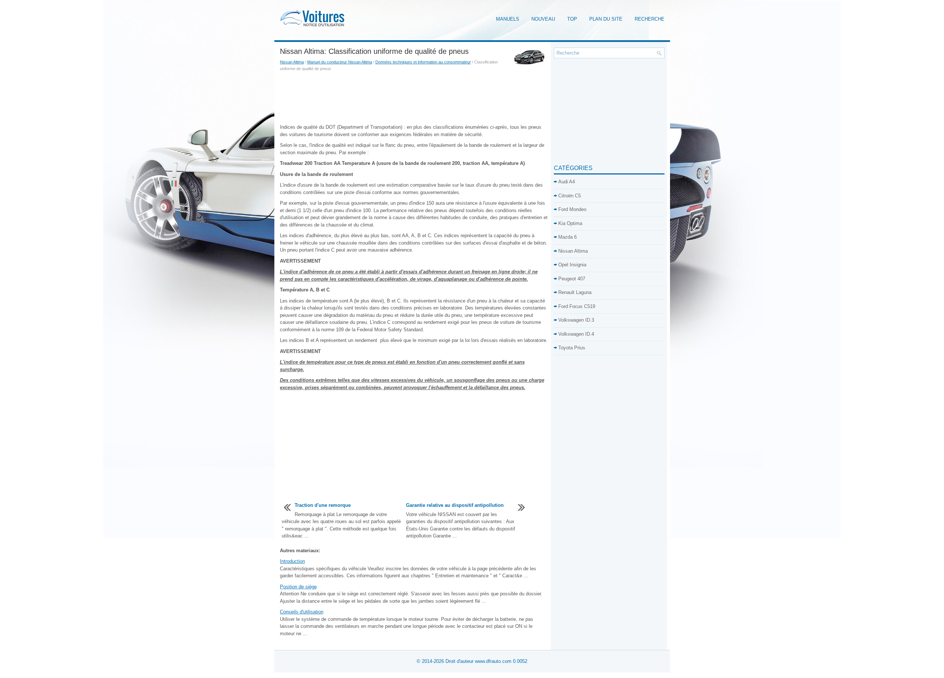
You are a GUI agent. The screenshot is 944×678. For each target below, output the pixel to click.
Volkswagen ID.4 (576, 334)
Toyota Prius (571, 347)
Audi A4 (566, 181)
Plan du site (605, 19)
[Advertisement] (414, 98)
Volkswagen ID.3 (576, 320)
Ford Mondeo (572, 209)
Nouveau (543, 19)
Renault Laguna (574, 292)
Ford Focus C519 (576, 306)
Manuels (507, 19)
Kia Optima (570, 223)
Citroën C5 (569, 195)
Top (572, 19)
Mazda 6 (567, 237)
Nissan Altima (292, 62)
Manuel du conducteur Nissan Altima (339, 62)
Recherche (649, 19)
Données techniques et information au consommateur (423, 62)
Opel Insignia (572, 264)
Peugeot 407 (571, 278)
